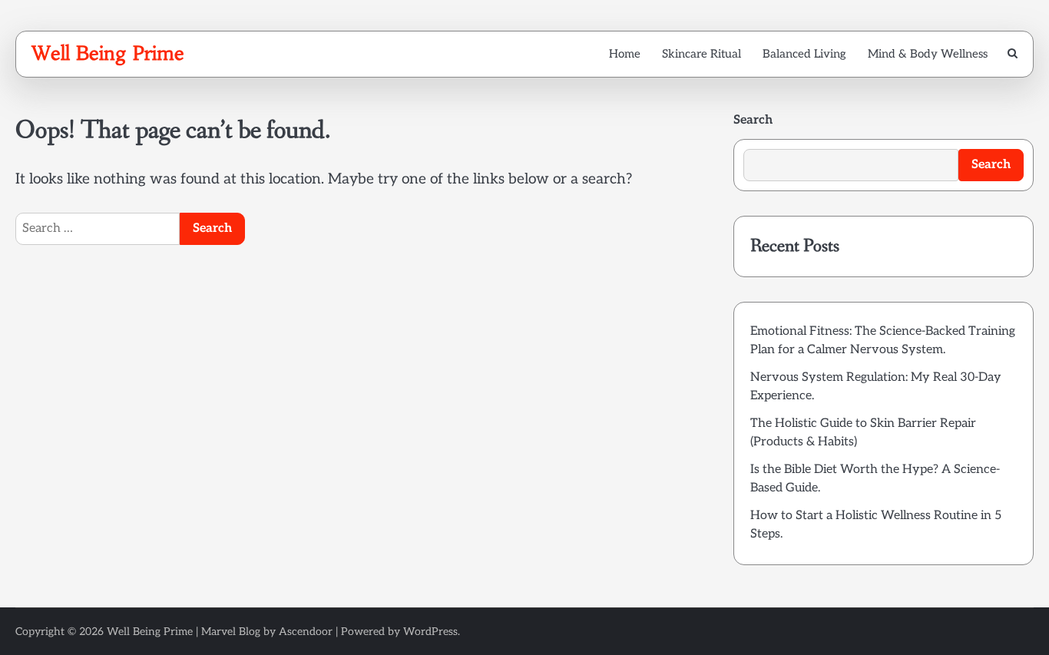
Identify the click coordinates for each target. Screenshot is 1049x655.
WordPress (430, 631)
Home (624, 54)
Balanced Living (804, 54)
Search (753, 120)
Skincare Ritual (701, 54)
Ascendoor (306, 631)
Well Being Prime (107, 53)
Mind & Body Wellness (928, 54)
